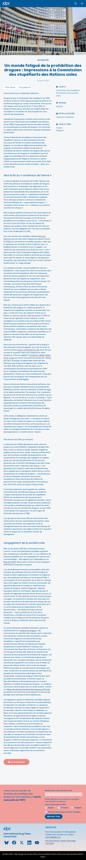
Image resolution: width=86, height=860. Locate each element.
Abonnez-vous (53, 816)
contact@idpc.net (52, 837)
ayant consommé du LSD (28, 350)
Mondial (59, 106)
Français (64, 808)
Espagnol (60, 130)
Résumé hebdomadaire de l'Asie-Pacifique (64, 812)
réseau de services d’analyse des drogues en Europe (28, 689)
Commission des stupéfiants (68, 90)
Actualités (43, 60)
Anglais (59, 128)
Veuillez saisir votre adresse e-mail (58, 790)
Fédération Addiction (65, 117)
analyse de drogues (28, 631)
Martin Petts (51, 854)
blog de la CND (10, 562)
